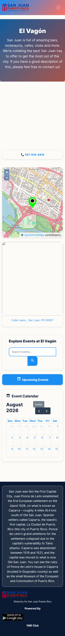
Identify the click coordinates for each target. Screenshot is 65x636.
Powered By (32, 608)
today (38, 404)
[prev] (39, 410)
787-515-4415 (34, 154)
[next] (47, 410)
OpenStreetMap (34, 235)
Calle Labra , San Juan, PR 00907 (33, 320)
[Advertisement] (32, 115)
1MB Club (32, 625)
